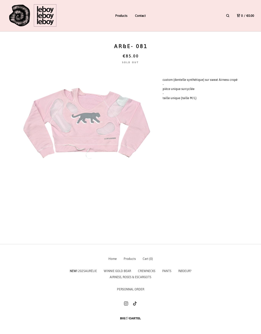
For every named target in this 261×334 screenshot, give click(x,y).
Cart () (148, 258)
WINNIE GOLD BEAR (117, 271)
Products (121, 15)
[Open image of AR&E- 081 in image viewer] (87, 142)
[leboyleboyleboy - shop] (32, 16)
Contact (140, 15)
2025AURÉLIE (83, 271)
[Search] (227, 16)
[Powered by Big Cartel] (130, 318)
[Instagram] (126, 303)
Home (112, 258)
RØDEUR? (184, 271)
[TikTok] (135, 303)
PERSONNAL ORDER (130, 289)
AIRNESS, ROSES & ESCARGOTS (130, 277)
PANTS (166, 271)
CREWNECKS (146, 271)
